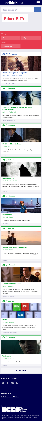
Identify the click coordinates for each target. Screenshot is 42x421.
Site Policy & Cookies (31, 417)
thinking (14, 2)
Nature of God (11, 120)
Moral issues (11, 296)
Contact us (5, 418)
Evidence (8, 332)
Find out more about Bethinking (10, 397)
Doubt (3, 332)
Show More (21, 370)
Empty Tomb (5, 83)
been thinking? (9, 9)
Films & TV (11, 83)
